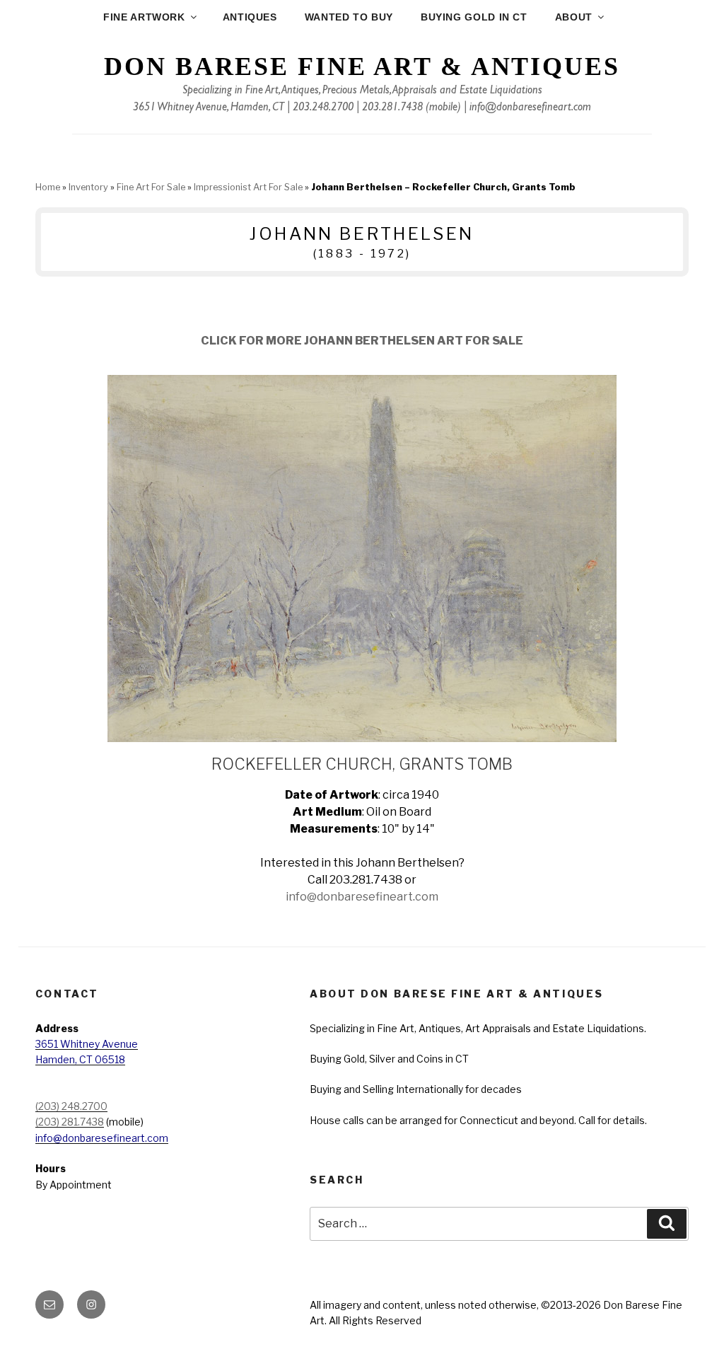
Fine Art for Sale (151, 187)
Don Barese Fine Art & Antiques (361, 66)
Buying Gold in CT (474, 17)
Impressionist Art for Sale (248, 187)
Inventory (88, 187)
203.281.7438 (392, 108)
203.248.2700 (323, 108)
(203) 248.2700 (71, 1106)
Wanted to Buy (349, 17)
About (573, 17)
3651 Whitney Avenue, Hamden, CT (208, 108)
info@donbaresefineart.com (530, 108)
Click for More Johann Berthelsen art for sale (362, 340)
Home (47, 187)
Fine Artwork (144, 17)
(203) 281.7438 (69, 1122)
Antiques (250, 17)
